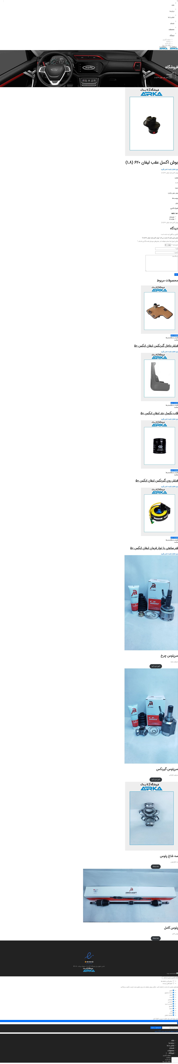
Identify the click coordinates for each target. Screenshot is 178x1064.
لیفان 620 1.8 (171, 193)
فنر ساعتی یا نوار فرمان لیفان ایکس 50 (154, 548)
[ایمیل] (172, 214)
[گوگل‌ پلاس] (175, 214)
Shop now (156, 867)
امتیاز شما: (175, 245)
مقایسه (176, 340)
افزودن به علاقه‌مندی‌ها (172, 338)
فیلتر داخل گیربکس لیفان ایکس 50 (156, 345)
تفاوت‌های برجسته (167, 984)
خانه (173, 73)
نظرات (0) (171, 219)
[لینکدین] (173, 214)
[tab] (112, 217)
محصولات (168, 74)
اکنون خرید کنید (155, 666)
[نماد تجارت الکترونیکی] (89, 958)
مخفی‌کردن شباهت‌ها (166, 981)
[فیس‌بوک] (177, 214)
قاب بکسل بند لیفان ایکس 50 (159, 413)
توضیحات (171, 217)
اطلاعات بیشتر (174, 336)
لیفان (170, 76)
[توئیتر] (176, 214)
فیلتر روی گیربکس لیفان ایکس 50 (157, 480)
